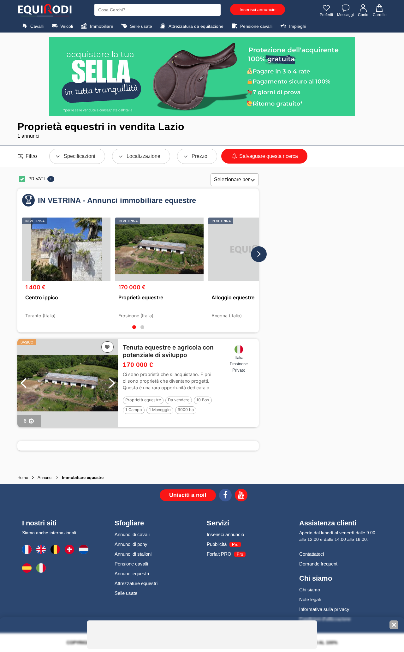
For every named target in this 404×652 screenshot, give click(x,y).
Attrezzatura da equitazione (195, 26)
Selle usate (140, 26)
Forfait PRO (219, 554)
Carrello (380, 15)
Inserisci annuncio (258, 9)
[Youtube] (241, 496)
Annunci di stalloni (133, 554)
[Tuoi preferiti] (107, 347)
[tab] (134, 327)
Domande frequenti (318, 563)
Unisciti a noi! (187, 495)
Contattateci (311, 554)
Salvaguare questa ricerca (268, 156)
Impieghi (297, 26)
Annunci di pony (131, 544)
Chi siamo (309, 589)
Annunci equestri (132, 573)
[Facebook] (225, 496)
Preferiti (326, 15)
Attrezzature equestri (136, 583)
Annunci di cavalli (132, 534)
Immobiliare (101, 26)
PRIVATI (36, 178)
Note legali (310, 599)
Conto (363, 15)
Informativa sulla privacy (324, 609)
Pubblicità (217, 544)
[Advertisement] (327, 273)
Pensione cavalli (255, 26)
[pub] (202, 76)
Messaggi (345, 15)
